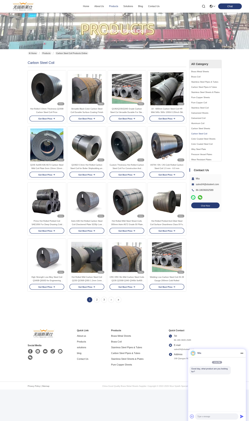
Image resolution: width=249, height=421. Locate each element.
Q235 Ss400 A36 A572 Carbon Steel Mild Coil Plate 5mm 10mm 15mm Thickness (46, 168)
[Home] (43, 337)
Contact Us (82, 359)
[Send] (241, 416)
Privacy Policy (34, 386)
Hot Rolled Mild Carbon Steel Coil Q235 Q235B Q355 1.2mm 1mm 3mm (87, 280)
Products (46, 53)
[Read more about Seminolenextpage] (111, 299)
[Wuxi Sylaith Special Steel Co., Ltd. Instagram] (37, 351)
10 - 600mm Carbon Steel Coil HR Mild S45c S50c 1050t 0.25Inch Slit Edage (167, 112)
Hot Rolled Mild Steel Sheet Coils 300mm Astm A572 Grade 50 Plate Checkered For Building (127, 224)
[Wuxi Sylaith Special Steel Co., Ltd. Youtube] (45, 351)
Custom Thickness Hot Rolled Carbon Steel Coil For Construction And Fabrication (127, 168)
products (113, 6)
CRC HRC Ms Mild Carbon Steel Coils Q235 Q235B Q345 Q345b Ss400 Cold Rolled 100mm (127, 280)
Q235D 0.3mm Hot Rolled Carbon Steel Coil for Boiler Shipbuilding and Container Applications (86, 168)
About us (81, 336)
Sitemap (45, 386)
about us (99, 6)
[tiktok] (52, 351)
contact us (154, 6)
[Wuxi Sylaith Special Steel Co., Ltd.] (23, 6)
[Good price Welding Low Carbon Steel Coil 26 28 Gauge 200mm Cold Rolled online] (166, 257)
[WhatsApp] (193, 197)
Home (86, 6)
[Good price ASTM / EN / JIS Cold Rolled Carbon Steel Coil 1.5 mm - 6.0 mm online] (166, 144)
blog (140, 6)
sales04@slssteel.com (207, 184)
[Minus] (242, 353)
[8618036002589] (60, 351)
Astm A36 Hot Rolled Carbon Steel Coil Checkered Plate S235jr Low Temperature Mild (86, 224)
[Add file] (192, 416)
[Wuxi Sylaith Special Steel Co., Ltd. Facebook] (30, 351)
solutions (128, 6)
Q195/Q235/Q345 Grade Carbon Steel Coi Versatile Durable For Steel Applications (127, 112)
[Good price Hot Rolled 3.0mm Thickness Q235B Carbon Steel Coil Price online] (46, 88)
